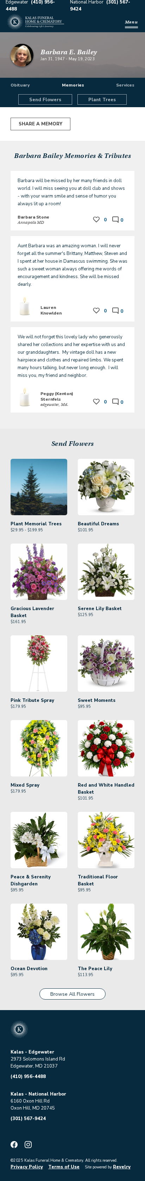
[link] (39, 496)
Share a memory (40, 124)
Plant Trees (102, 100)
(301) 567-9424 (28, 1119)
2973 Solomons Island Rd (38, 1059)
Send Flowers (45, 100)
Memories (73, 85)
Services (125, 85)
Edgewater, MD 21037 (34, 1066)
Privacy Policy (27, 1167)
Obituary (20, 85)
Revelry (122, 1167)
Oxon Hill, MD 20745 (33, 1108)
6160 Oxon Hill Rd (30, 1101)
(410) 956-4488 (28, 1076)
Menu (131, 22)
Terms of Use (64, 1167)
